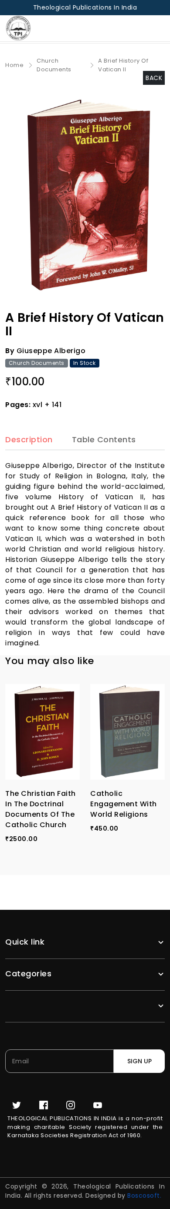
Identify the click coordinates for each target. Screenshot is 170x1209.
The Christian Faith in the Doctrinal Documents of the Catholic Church (40, 809)
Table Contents (104, 440)
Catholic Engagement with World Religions (123, 803)
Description (29, 440)
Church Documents (54, 65)
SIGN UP (139, 1061)
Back (154, 77)
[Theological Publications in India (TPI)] (21, 28)
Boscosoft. (144, 1195)
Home (14, 65)
